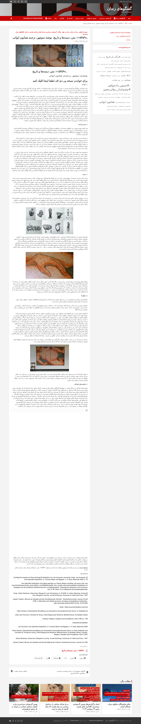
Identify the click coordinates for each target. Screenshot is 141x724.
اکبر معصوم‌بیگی (120, 67)
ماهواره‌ (102, 94)
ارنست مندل (127, 67)
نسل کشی (100, 97)
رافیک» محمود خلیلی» (20, 671)
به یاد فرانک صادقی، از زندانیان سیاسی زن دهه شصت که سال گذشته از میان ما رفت (56, 706)
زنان (55, 18)
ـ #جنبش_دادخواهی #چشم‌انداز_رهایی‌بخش (116, 87)
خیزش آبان (103, 71)
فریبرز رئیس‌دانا (127, 94)
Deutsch (117, 33)
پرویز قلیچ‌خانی (121, 106)
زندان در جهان (66, 32)
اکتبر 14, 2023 (64, 711)
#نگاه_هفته (111, 64)
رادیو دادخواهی (126, 690)
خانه (129, 18)
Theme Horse (74, 720)
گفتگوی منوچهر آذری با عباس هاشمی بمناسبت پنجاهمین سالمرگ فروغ (71, 672)
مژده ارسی (105, 97)
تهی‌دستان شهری (125, 71)
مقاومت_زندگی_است (125, 97)
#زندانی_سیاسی (101, 57)
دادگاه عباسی (125, 75)
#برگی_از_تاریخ (113, 56)
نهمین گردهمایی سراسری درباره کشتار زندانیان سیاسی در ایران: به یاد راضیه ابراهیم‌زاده (24, 706)
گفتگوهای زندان (119, 8)
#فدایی (121, 60)
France (122, 33)
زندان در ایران (79, 18)
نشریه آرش (127, 102)
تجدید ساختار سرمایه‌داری (110, 67)
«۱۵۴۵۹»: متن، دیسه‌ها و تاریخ (73, 650)
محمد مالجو (97, 94)
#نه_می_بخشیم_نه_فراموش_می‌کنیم (122, 64)
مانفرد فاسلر (115, 94)
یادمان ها (70, 18)
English (112, 33)
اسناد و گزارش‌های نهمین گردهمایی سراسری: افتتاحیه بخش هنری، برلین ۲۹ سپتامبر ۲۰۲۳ (86, 706)
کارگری (62, 18)
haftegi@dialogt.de (124, 47)
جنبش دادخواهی (91, 18)
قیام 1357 (121, 94)
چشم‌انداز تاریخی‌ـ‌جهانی (112, 106)
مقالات (49, 18)
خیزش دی (98, 71)
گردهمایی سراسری (105, 18)
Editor (76, 41)
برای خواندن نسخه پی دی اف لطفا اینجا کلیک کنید (60, 80)
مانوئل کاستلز (108, 94)
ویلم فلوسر (127, 106)
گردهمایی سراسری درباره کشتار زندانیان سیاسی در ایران (41, 32)
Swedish (127, 33)
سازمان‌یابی (114, 75)
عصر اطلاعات (116, 80)
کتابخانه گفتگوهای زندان (123, 36)
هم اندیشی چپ (120, 102)
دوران (119, 75)
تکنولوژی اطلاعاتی (116, 71)
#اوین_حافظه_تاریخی (125, 57)
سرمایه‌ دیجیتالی (105, 75)
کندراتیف (113, 109)
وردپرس (56, 720)
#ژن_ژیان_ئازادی (104, 64)
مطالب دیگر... (125, 681)
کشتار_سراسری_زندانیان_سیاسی (123, 109)
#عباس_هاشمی (127, 60)
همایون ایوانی (107, 101)
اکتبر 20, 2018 (84, 41)
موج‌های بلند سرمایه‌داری (114, 97)
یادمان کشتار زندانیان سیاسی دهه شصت (120, 699)
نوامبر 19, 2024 (126, 709)
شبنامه (128, 40)
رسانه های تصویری (85, 688)
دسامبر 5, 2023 (95, 711)
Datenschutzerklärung (33, 18)
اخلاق (98, 64)
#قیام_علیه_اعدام (115, 60)
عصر (122, 80)
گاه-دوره (109, 109)
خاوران (109, 71)
